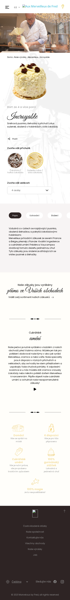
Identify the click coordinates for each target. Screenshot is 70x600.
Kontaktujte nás (35, 537)
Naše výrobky (35, 549)
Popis (15, 215)
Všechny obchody (35, 543)
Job (35, 554)
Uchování (34, 215)
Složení (54, 215)
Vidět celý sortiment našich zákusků (29, 297)
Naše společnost (35, 531)
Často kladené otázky (35, 526)
